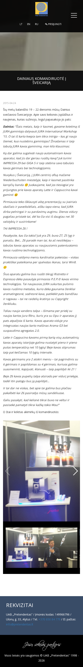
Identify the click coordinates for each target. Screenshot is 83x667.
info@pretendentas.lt (19, 624)
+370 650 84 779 (49, 619)
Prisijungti (54, 24)
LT (21, 24)
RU (36, 24)
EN (28, 24)
